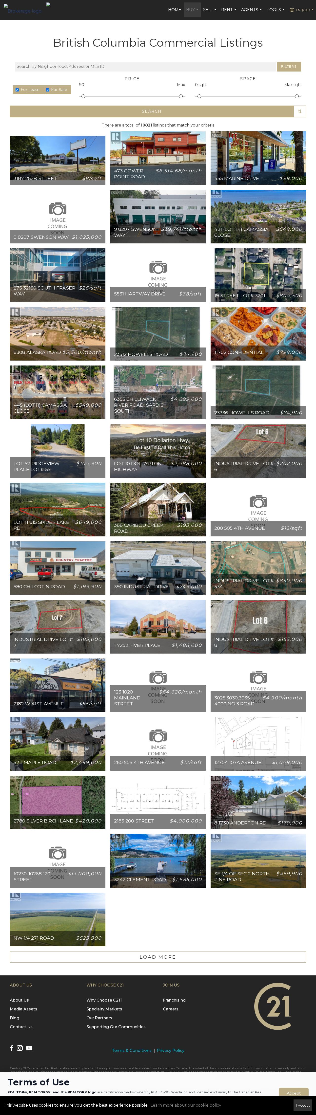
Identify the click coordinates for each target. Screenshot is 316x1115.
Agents (252, 12)
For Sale (59, 89)
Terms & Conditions (132, 1050)
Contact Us (21, 1026)
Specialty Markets (104, 1009)
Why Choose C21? (104, 1000)
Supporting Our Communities (116, 1026)
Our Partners (99, 1018)
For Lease (30, 89)
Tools (276, 12)
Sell (210, 12)
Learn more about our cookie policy (186, 1105)
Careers (170, 1009)
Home (174, 9)
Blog (14, 1018)
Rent (229, 12)
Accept (294, 1093)
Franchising (174, 1000)
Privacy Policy (170, 1050)
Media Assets (23, 1009)
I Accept (303, 1105)
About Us (19, 1000)
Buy (192, 12)
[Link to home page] (25, 9)
